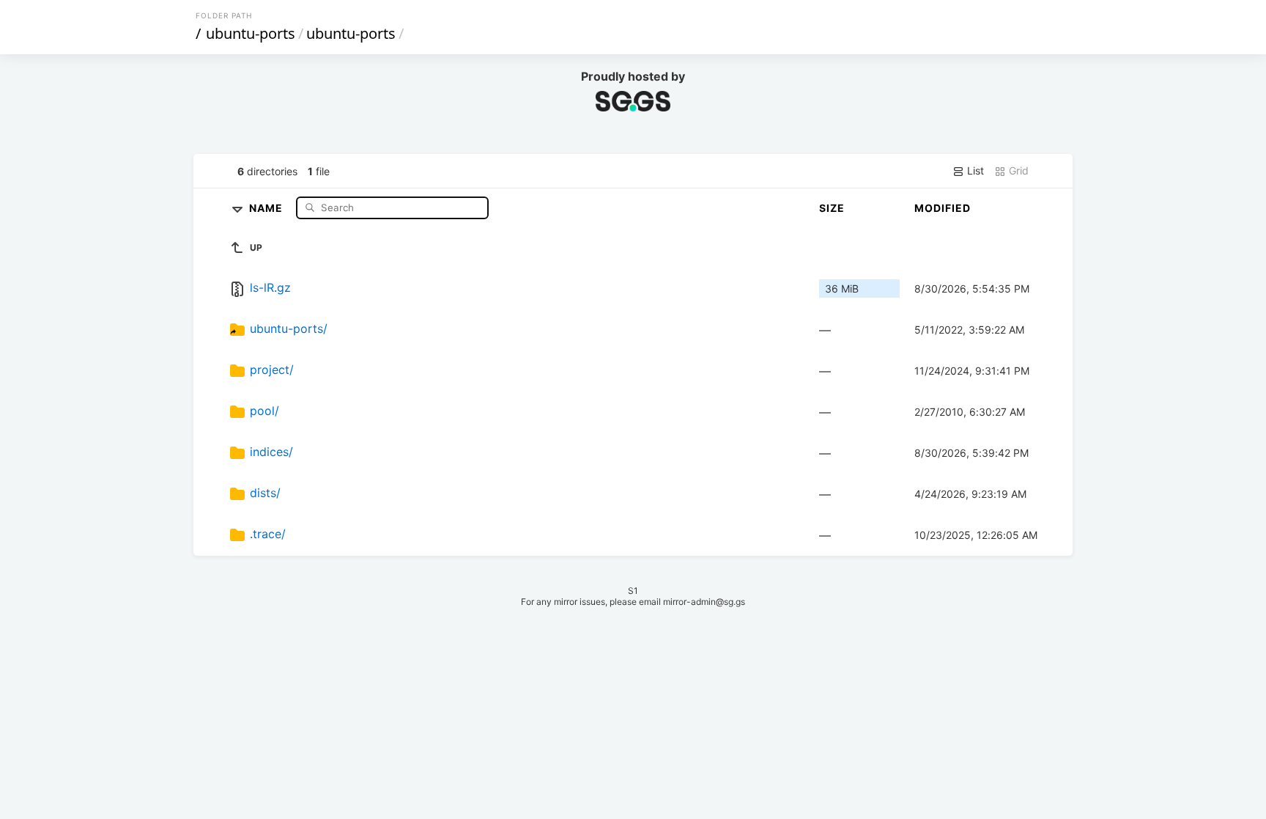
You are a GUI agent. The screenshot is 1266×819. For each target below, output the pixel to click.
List (974, 170)
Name (267, 207)
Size (832, 208)
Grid (1017, 170)
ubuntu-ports (250, 33)
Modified (942, 208)
